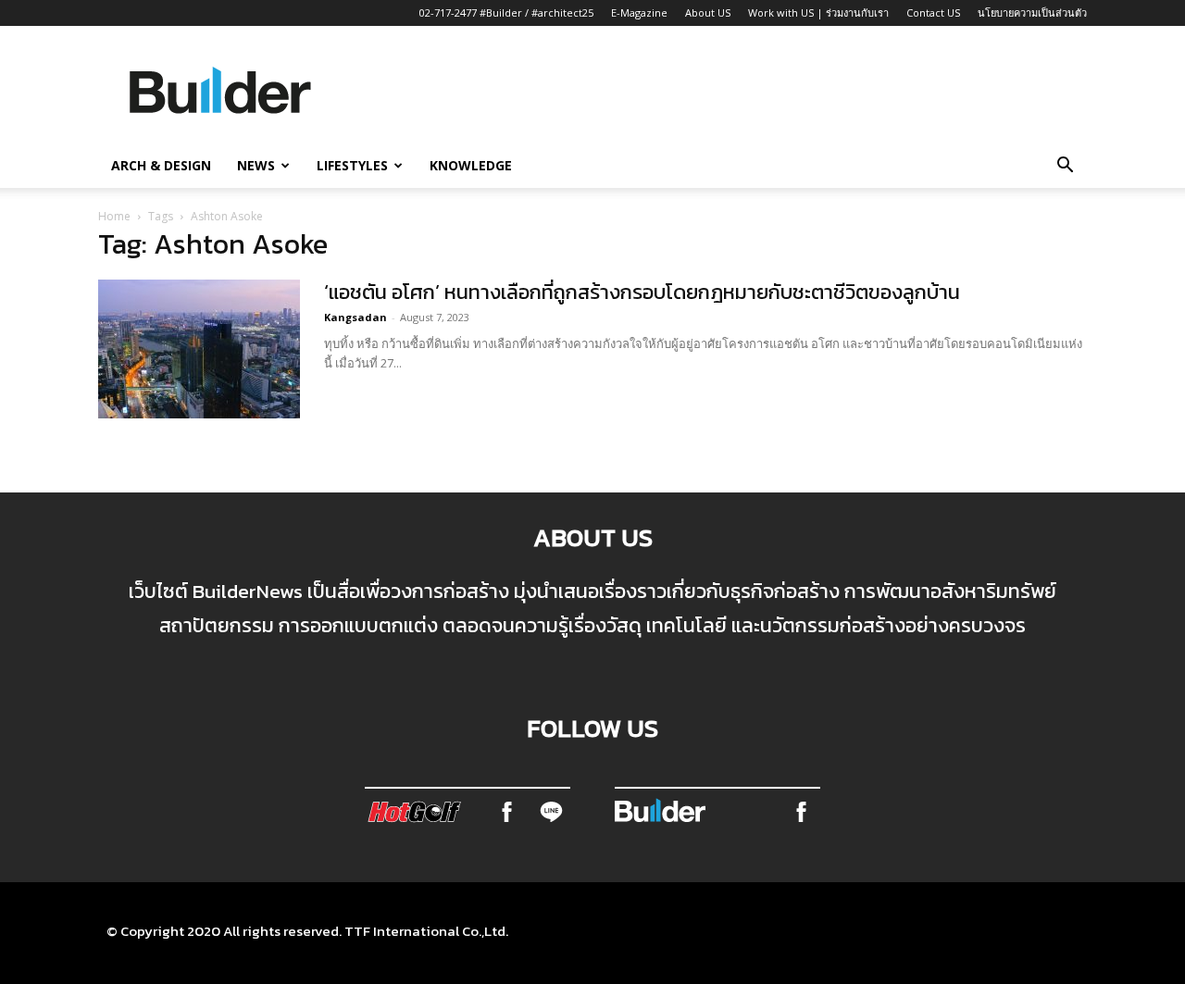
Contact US (933, 12)
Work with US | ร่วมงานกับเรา (818, 12)
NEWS (256, 165)
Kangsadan (355, 317)
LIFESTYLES (352, 165)
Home (114, 216)
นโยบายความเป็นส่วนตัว (1032, 12)
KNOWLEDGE (471, 165)
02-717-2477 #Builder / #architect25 (506, 12)
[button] (1064, 166)
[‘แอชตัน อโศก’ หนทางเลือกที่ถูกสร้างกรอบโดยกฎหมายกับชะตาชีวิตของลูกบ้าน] (199, 349)
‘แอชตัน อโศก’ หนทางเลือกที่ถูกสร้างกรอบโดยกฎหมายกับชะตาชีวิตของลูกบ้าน (642, 292)
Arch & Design (161, 165)
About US (707, 12)
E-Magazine (639, 12)
